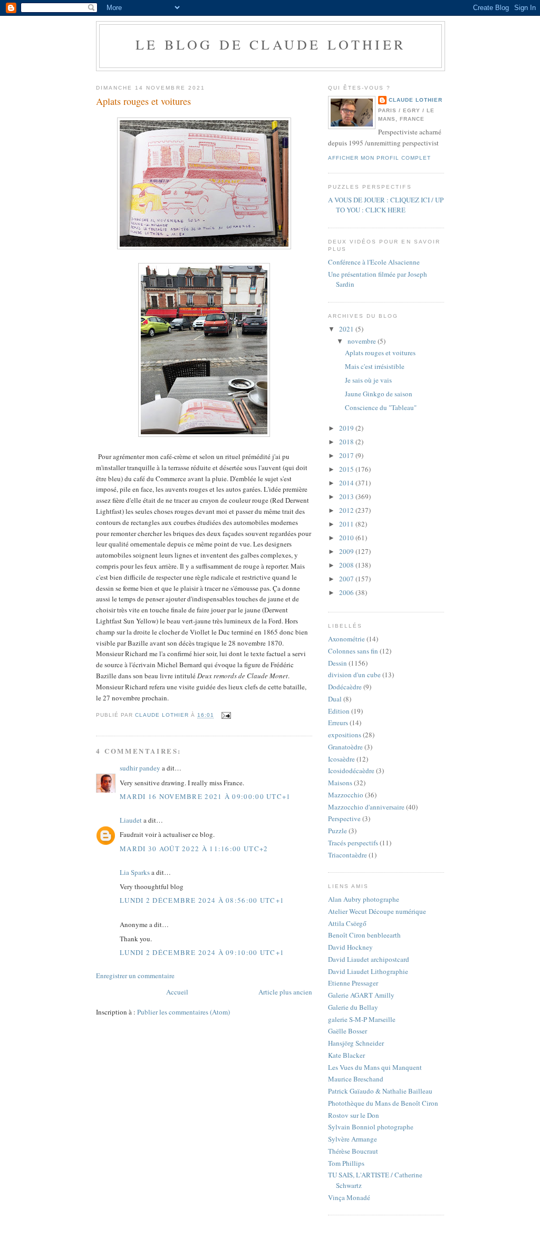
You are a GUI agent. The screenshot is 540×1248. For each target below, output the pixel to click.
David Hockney (350, 947)
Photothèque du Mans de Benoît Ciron (383, 1103)
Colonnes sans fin (353, 651)
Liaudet (131, 820)
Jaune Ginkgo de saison (378, 393)
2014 (347, 482)
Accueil (177, 992)
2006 (347, 592)
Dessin (337, 663)
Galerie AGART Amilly (361, 995)
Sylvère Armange (352, 1139)
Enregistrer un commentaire (135, 975)
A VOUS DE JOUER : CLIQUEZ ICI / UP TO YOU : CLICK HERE (385, 205)
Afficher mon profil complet (379, 158)
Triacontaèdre (347, 855)
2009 (347, 551)
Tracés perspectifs (353, 842)
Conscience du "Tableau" (381, 407)
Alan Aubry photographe (363, 899)
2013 (347, 496)
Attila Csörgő (347, 923)
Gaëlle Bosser (347, 1031)
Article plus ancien (285, 992)
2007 (347, 578)
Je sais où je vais (368, 380)
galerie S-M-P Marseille (362, 1019)
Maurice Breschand (355, 1079)
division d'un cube (354, 674)
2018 (347, 441)
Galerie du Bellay (353, 1007)
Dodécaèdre (345, 686)
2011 (347, 524)
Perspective (344, 818)
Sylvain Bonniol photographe (370, 1127)
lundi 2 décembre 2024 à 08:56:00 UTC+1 (202, 900)
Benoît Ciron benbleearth (364, 935)
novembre (363, 341)
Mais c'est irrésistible (374, 366)
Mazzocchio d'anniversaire (366, 807)
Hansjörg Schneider (356, 1043)
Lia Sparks (135, 872)
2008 (347, 565)
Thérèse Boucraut (353, 1151)
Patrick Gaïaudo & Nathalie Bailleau (380, 1091)
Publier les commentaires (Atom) (183, 1012)
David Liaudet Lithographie (368, 971)
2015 (347, 469)
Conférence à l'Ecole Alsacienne (374, 262)
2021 (347, 329)
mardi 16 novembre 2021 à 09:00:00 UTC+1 (205, 796)
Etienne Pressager (353, 983)
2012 (347, 510)
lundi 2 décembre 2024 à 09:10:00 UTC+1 (202, 952)
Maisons (340, 782)
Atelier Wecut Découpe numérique (377, 911)
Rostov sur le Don (353, 1115)
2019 (347, 428)
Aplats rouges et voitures (380, 352)
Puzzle (337, 830)
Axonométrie (346, 638)
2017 (347, 455)
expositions (344, 734)
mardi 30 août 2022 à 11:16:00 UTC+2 (194, 848)
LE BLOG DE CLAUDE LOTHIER (271, 44)
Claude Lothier (415, 100)
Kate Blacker (346, 1055)
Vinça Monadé (349, 1197)
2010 (347, 537)
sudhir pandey (140, 768)
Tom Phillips (346, 1163)
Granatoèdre (345, 747)
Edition (339, 711)
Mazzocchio (345, 794)
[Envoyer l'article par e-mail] (226, 715)
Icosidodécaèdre (351, 770)
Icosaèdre (341, 759)
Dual (335, 699)
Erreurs (338, 722)
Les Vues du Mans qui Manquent (375, 1067)
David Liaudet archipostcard (368, 959)
